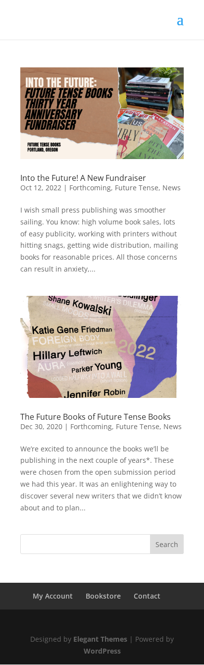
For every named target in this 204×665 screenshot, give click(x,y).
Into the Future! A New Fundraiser (83, 177)
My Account (53, 596)
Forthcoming (90, 187)
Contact (147, 596)
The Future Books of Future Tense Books (95, 416)
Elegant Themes (100, 639)
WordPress (102, 651)
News (171, 187)
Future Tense (136, 187)
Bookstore (103, 596)
